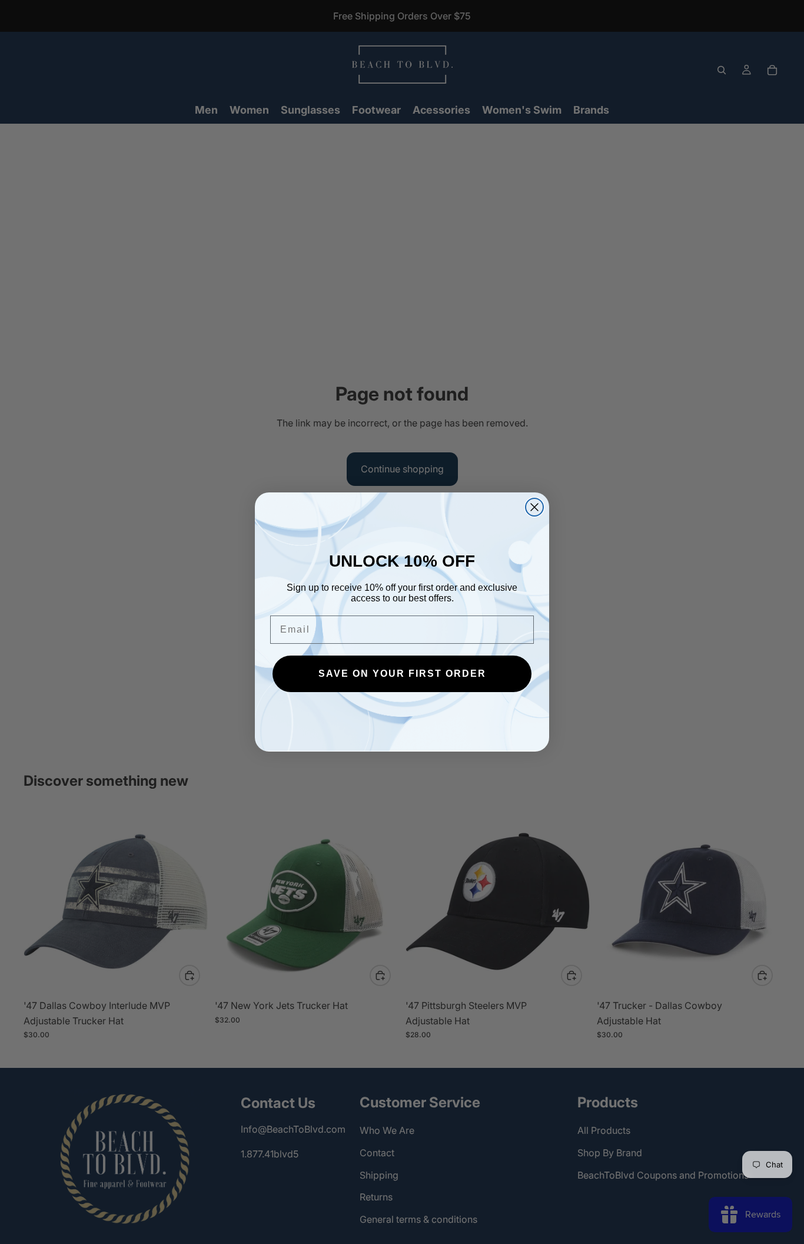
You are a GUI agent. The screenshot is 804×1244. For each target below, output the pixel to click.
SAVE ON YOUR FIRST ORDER (402, 674)
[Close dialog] (534, 507)
